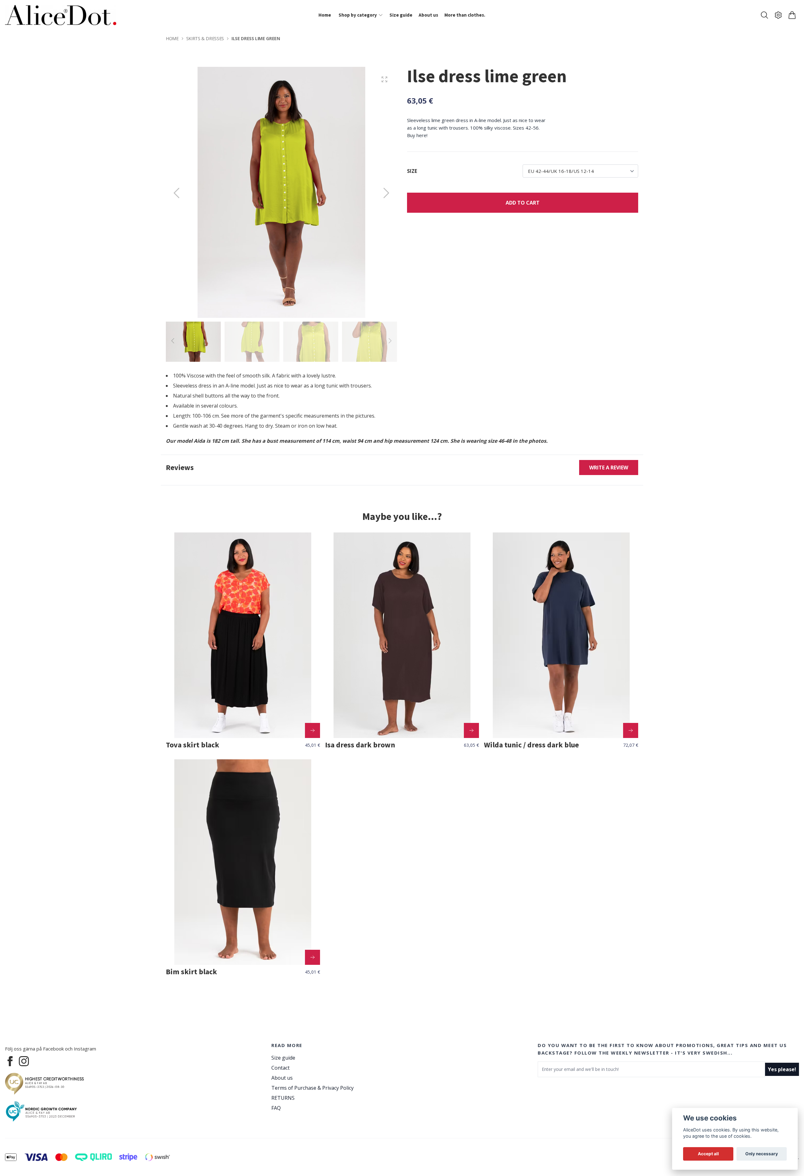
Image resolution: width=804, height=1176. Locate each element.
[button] (386, 192)
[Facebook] (10, 1061)
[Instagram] (24, 1061)
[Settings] (778, 15)
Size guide (283, 1057)
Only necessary (761, 1153)
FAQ (276, 1107)
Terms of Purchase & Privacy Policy (312, 1087)
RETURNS (283, 1097)
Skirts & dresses (205, 38)
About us (282, 1077)
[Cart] (792, 15)
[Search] (764, 15)
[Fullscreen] (384, 79)
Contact (280, 1067)
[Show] (312, 730)
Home (172, 38)
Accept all (708, 1153)
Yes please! (782, 1069)
